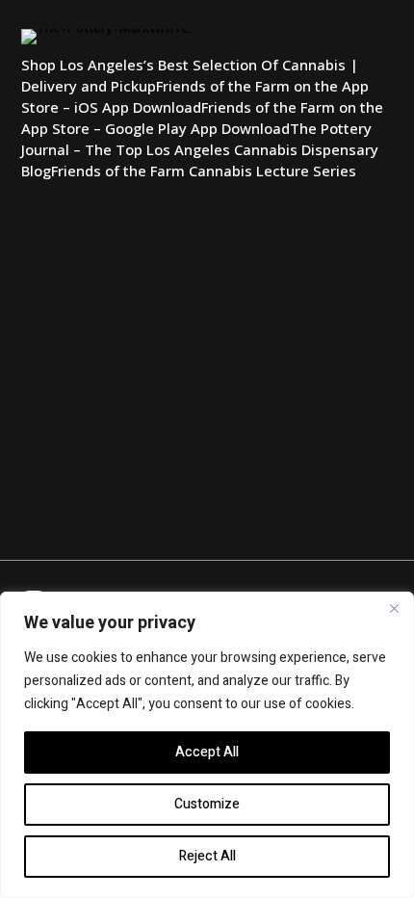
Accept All (207, 752)
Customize (207, 804)
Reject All (207, 856)
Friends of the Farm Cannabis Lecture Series (203, 170)
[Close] (393, 608)
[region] (207, 745)
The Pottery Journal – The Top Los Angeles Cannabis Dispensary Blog (199, 149)
